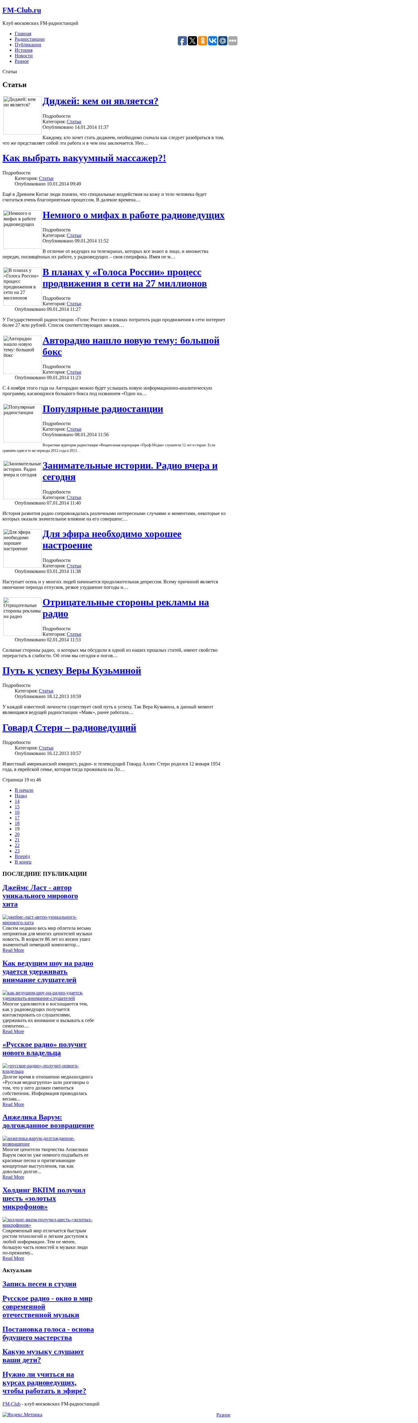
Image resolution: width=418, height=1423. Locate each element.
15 (17, 806)
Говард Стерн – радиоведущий (69, 727)
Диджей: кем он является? (101, 100)
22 (17, 845)
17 (17, 817)
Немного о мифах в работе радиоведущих (134, 214)
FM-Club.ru (21, 10)
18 (17, 823)
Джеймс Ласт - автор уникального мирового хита (40, 895)
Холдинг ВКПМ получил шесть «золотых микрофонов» (43, 1198)
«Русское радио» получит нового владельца (44, 1048)
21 (17, 839)
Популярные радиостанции (103, 408)
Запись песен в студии (39, 1284)
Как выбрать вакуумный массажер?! (84, 157)
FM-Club (11, 1403)
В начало (24, 790)
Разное (22, 61)
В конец (23, 861)
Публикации (28, 44)
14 (17, 801)
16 (17, 812)
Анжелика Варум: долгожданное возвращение (48, 1121)
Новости (24, 55)
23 (17, 850)
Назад (21, 795)
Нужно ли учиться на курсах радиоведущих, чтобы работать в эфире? (44, 1382)
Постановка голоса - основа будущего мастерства (48, 1333)
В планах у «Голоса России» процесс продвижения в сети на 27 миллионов (125, 277)
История (23, 50)
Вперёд (22, 856)
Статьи (74, 121)
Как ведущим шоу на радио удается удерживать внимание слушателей (47, 971)
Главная (23, 33)
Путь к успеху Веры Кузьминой (71, 670)
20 (17, 834)
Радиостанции (30, 39)
